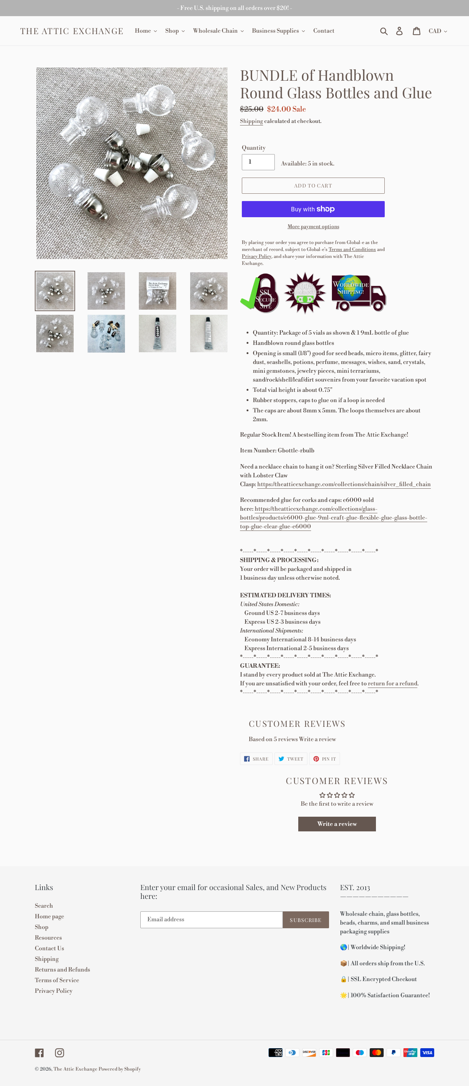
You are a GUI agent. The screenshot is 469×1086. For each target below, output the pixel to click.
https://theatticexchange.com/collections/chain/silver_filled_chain (344, 484)
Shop (41, 927)
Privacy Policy (54, 991)
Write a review (317, 739)
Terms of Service (57, 980)
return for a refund (392, 683)
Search (44, 906)
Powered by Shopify (120, 1069)
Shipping (251, 121)
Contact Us (49, 948)
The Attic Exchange (72, 31)
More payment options (313, 226)
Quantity (254, 148)
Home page (49, 916)
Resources (48, 937)
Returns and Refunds (62, 969)
